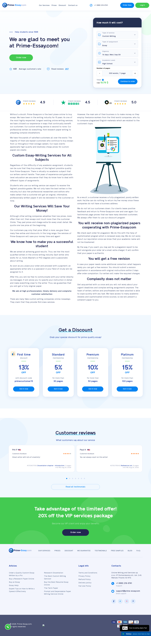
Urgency (105, 51)
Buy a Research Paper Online (21, 579)
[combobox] (120, 45)
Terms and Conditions (87, 573)
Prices (54, 5)
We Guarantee (83, 551)
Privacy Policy (84, 576)
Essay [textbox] (104, 45)
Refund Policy (84, 579)
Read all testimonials (75, 487)
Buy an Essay (14, 582)
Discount (62, 5)
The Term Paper (51, 588)
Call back (8, 627)
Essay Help (14, 585)
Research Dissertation (53, 573)
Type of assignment (110, 42)
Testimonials (101, 551)
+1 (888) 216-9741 (101, 5)
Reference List (126, 465)
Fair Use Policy (84, 586)
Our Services (44, 5)
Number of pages (103, 68)
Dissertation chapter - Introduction (50, 465)
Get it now (23, 389)
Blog (130, 551)
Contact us (72, 5)
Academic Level (108, 60)
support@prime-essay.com (128, 591)
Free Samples (117, 551)
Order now (21, 58)
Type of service (108, 33)
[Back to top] (144, 611)
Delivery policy (84, 583)
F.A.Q (138, 551)
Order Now (127, 5)
